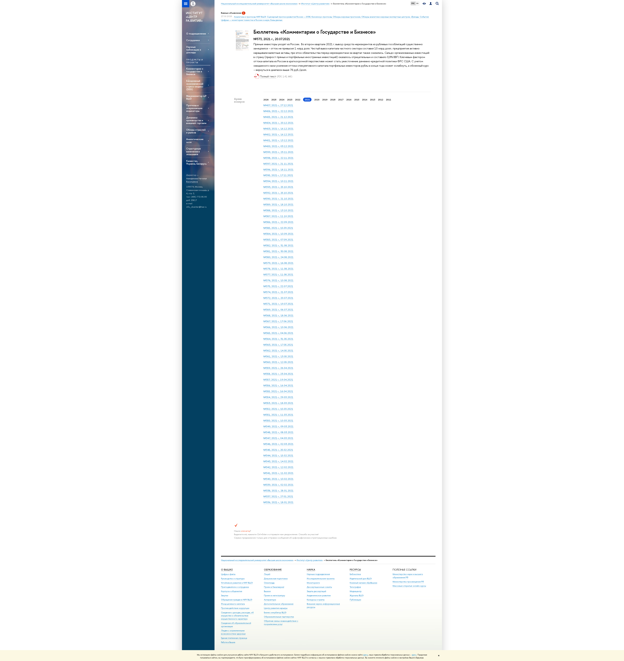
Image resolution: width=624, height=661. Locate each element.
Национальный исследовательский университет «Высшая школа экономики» (257, 560)
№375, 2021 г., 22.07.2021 (278, 286)
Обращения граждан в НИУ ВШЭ (236, 599)
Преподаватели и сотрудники (235, 587)
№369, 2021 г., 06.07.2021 (278, 309)
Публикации (355, 599)
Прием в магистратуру (274, 595)
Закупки (224, 595)
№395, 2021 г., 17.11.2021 (278, 175)
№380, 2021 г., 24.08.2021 (278, 257)
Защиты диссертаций (316, 591)
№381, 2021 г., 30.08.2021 (278, 251)
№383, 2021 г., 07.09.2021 (278, 239)
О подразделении (196, 33)
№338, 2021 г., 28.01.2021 (278, 490)
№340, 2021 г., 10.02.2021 (278, 479)
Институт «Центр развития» (310, 560)
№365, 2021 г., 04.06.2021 (278, 333)
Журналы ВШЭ (357, 595)
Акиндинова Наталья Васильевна (196, 180)
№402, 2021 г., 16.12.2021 (278, 134)
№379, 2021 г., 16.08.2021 (278, 263)
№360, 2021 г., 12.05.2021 (278, 362)
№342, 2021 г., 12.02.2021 (278, 467)
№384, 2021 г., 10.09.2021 (278, 234)
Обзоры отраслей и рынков (196, 131)
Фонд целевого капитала (233, 604)
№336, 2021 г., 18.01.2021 (278, 502)
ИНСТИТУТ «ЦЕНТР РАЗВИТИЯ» (194, 17)
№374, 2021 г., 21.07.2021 (278, 292)
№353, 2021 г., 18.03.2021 (278, 403)
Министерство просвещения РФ (408, 581)
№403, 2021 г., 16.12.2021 (278, 128)
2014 (364, 99)
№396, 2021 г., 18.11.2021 (278, 169)
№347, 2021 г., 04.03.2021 (278, 438)
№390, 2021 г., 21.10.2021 (278, 198)
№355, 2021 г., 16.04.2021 (278, 391)
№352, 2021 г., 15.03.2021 (278, 409)
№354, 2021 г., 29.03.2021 (278, 397)
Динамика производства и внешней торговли (196, 120)
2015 (356, 99)
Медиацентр (356, 591)
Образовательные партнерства (279, 616)
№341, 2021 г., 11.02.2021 (278, 473)
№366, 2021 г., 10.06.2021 (278, 327)
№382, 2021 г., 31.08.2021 (278, 245)
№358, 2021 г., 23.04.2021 (278, 374)
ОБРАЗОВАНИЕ (273, 569)
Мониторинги (313, 582)
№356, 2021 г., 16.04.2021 (278, 385)
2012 (380, 99)
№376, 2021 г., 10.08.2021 (278, 280)
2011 (388, 99)
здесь (365, 655)
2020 (316, 99)
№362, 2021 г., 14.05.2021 (278, 350)
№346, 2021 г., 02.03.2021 (278, 444)
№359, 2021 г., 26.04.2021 (278, 368)
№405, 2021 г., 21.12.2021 (278, 117)
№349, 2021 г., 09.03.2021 (278, 426)
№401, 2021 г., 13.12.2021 (278, 140)
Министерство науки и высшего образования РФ (408, 576)
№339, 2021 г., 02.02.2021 (278, 485)
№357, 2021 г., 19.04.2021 (278, 379)
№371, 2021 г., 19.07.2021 (278, 304)
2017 (341, 99)
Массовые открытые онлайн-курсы (409, 585)
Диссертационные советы (319, 587)
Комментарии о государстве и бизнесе (194, 71)
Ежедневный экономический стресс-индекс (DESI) (194, 85)
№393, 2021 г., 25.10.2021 (278, 187)
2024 (281, 99)
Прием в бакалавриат (274, 587)
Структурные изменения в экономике (193, 151)
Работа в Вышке (228, 642)
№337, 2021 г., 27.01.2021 (278, 496)
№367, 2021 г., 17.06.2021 (278, 321)
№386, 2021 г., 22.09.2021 (278, 222)
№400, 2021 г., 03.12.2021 (278, 146)
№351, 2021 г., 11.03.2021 (278, 415)
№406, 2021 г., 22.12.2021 (278, 111)
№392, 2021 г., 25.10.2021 (278, 193)
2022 (297, 99)
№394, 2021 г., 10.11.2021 (278, 181)
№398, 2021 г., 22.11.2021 (278, 158)
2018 (332, 99)
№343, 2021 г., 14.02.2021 (278, 461)
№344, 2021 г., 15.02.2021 (278, 455)
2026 (266, 99)
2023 (289, 99)
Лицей (267, 574)
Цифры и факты (228, 574)
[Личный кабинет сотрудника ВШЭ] (430, 3)
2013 (372, 99)
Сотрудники (193, 40)
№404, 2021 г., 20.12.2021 (278, 123)
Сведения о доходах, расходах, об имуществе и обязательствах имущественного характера (237, 615)
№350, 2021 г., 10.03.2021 (278, 420)
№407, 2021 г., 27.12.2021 (278, 105)
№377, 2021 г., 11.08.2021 (278, 274)
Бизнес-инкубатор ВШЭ (275, 612)
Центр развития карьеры (275, 608)
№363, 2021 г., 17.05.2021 (278, 345)
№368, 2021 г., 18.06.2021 (278, 315)
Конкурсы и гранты (316, 599)
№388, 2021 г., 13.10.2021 (278, 210)
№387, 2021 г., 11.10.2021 (278, 216)
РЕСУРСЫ (355, 569)
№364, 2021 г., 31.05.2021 (278, 339)
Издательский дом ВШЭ (361, 578)
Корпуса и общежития (231, 591)
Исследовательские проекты (321, 578)
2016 (348, 99)
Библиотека (355, 574)
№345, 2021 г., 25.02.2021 (278, 450)
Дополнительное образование (278, 604)
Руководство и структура (232, 578)
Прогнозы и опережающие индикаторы (194, 108)
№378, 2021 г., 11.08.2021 (278, 268)
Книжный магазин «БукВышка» (363, 582)
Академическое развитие (319, 595)
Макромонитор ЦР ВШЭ (196, 97)
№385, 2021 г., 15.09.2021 (278, 228)
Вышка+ (267, 591)
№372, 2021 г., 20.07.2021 (278, 298)
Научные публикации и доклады (193, 49)
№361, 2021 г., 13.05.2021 (278, 356)
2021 (307, 99)
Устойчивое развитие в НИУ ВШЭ (237, 582)
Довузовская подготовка (275, 578)
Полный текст (268, 76)
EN (417, 3)
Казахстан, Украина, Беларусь (196, 162)
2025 (273, 99)
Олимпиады (269, 582)
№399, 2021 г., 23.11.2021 (278, 152)
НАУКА (311, 569)
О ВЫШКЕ (227, 569)
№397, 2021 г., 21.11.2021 (278, 164)
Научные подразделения (318, 574)
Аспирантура (270, 599)
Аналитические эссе (194, 140)
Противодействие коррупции (235, 608)
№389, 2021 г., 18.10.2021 (278, 204)
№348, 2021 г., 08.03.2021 (278, 432)
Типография (355, 587)
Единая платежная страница (234, 638)
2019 (324, 99)
